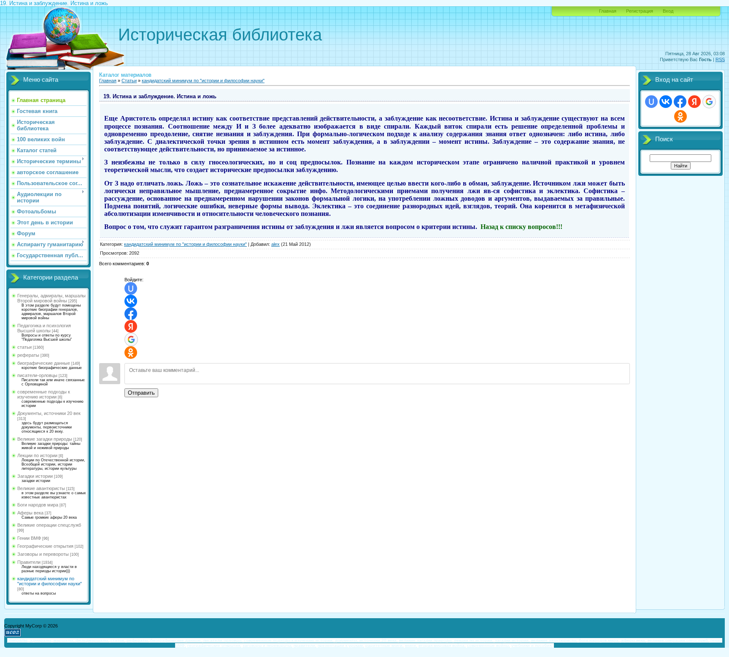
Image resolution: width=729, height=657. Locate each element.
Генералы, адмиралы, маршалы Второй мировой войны (51, 298)
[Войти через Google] (131, 339)
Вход (668, 10)
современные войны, (488, 645)
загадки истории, (512, 640)
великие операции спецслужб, (678, 640)
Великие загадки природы (44, 439)
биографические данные (43, 363)
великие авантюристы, (554, 640)
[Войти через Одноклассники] (130, 352)
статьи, (118, 640)
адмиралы (40, 640)
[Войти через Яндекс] (130, 326)
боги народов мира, (599, 640)
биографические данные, (176, 640)
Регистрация (639, 10)
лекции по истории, (474, 640)
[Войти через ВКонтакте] (130, 301)
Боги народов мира (37, 504)
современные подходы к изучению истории (43, 394)
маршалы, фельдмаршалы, (81, 640)
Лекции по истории (37, 455)
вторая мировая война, (442, 645)
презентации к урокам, (341, 645)
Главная (607, 10)
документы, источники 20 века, (366, 640)
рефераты (28, 355)
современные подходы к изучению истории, (289, 640)
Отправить (141, 393)
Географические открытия (45, 546)
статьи (24, 347)
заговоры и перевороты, (267, 645)
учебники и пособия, (532, 645)
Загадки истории (35, 476)
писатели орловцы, (223, 640)
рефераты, (138, 640)
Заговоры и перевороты (43, 554)
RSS (720, 59)
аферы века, (633, 640)
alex (275, 244)
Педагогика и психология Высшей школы (44, 328)
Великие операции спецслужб (49, 525)
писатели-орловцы (37, 375)
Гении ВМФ (29, 538)
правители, (305, 645)
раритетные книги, (384, 645)
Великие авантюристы (41, 488)
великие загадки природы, (426, 640)
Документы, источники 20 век (49, 413)
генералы (17, 640)
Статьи (129, 80)
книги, (411, 645)
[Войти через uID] (130, 288)
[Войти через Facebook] (130, 313)
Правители (28, 562)
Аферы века (30, 512)
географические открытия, (214, 645)
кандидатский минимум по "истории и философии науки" (49, 581)
